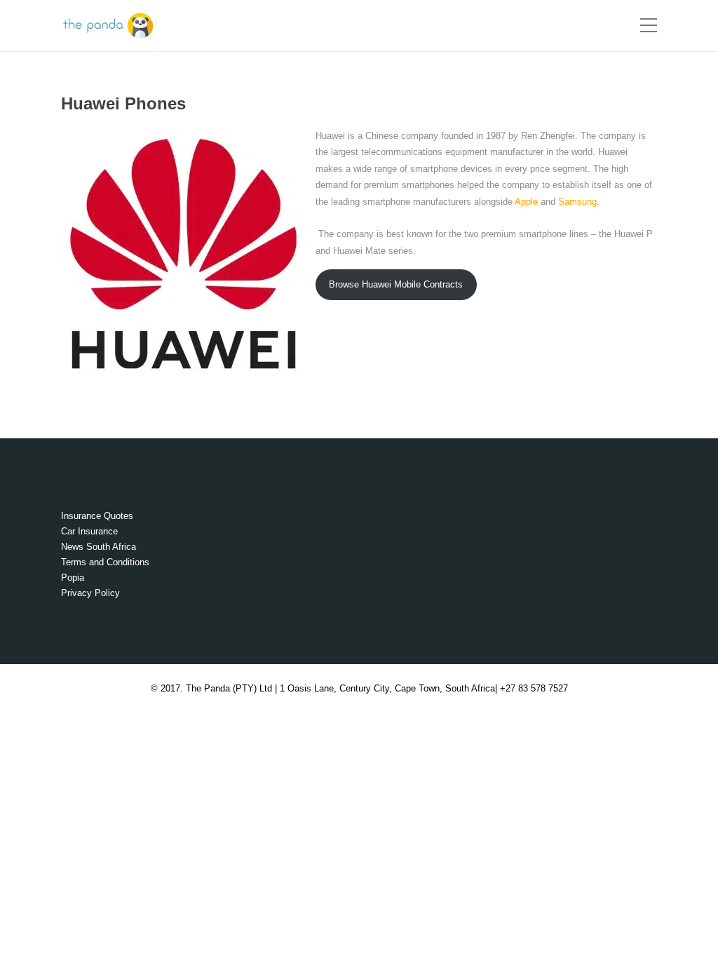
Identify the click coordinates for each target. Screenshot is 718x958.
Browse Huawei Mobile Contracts (396, 284)
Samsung (577, 201)
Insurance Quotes (97, 516)
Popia (72, 577)
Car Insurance (89, 531)
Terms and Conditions (105, 562)
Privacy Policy (90, 593)
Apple (526, 201)
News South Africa (98, 546)
